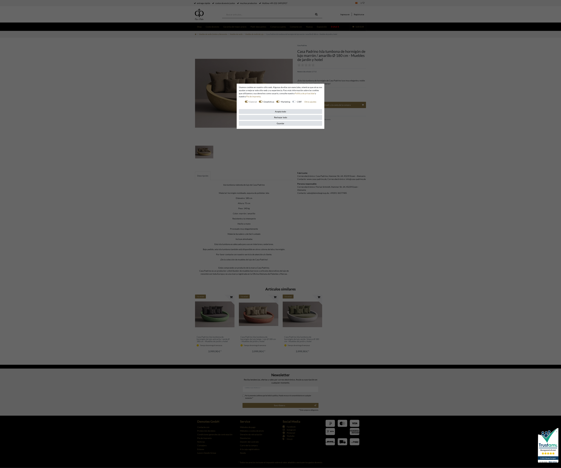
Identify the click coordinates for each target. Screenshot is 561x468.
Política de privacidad (305, 93)
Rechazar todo (280, 117)
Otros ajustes (310, 101)
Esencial (253, 101)
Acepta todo (280, 111)
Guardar (280, 123)
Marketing (285, 101)
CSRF (299, 101)
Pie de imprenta (253, 96)
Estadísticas (269, 101)
